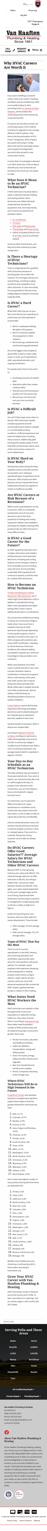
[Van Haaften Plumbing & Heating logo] (23, 30)
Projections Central (16, 1095)
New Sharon (34, 1359)
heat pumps (30, 226)
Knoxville (13, 1347)
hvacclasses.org (31, 1021)
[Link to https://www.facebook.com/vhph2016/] (6, 1432)
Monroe (13, 1359)
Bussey (13, 1340)
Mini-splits (17, 226)
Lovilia (13, 1353)
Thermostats (18, 229)
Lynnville (34, 1353)
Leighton (34, 1347)
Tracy (13, 1378)
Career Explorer (14, 705)
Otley (13, 1365)
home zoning (32, 229)
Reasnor (34, 1372)
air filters (18, 235)
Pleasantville (13, 1372)
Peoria (34, 1365)
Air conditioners (19, 219)
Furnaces (16, 223)
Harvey (34, 1340)
